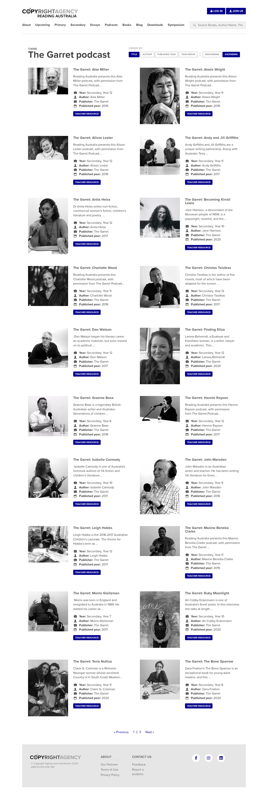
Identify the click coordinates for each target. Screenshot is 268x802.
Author (147, 54)
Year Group (188, 54)
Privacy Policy (110, 775)
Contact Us (141, 757)
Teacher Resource (87, 113)
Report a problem (138, 772)
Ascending (231, 54)
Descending (212, 54)
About (106, 757)
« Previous (121, 732)
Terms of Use (109, 770)
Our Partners (109, 764)
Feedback (139, 764)
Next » (149, 732)
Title (134, 54)
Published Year (166, 54)
